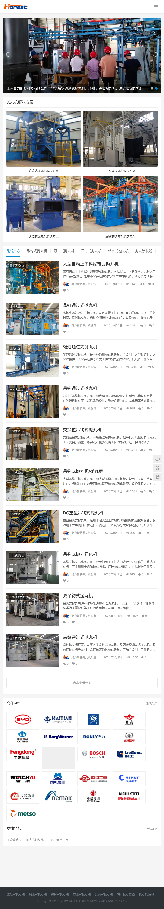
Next (153, 54)
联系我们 (152, 703)
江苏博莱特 (13, 839)
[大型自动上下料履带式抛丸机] (32, 264)
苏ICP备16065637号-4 (114, 901)
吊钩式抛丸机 (37, 251)
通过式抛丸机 (91, 251)
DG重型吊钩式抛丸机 (83, 512)
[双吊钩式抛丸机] (32, 595)
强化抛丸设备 (126, 894)
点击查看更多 (82, 683)
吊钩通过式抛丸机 (80, 388)
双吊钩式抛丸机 (78, 595)
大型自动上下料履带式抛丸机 (91, 264)
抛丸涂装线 (143, 251)
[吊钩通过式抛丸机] (32, 388)
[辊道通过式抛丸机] (32, 346)
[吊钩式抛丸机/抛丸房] (32, 471)
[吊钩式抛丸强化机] (32, 554)
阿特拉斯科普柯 (35, 839)
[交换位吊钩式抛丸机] (32, 429)
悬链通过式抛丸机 (80, 305)
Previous (10, 54)
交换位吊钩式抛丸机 (82, 429)
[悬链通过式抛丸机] (32, 305)
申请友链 (152, 828)
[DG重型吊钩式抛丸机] (32, 512)
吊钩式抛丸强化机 (80, 554)
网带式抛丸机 (82, 894)
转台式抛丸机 (118, 251)
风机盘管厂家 (59, 839)
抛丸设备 (15, 348)
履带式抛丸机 (64, 251)
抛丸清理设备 (17, 638)
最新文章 (13, 251)
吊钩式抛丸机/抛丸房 (83, 471)
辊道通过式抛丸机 (80, 347)
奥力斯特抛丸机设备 (83, 284)
